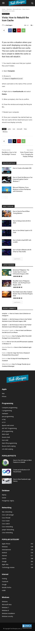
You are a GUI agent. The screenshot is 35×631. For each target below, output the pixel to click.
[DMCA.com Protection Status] (27, 628)
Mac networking (7, 512)
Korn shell (5, 440)
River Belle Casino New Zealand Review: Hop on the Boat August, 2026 (23, 293)
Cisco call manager (8, 515)
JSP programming (7, 431)
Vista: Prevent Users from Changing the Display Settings (26, 154)
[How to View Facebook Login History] (7, 481)
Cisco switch (6, 524)
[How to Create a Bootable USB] (6, 170)
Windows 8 (5, 610)
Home (3, 9)
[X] (14, 30)
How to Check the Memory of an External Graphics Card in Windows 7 (22, 179)
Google (4, 584)
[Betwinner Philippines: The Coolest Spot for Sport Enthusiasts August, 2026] (6, 272)
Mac (3, 393)
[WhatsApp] (23, 30)
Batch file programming (9, 443)
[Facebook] (10, 30)
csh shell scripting (7, 449)
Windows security (7, 616)
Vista (25, 129)
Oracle (4, 498)
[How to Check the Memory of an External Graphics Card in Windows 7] (6, 179)
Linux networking (7, 532)
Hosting (4, 578)
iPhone (4, 396)
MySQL (4, 495)
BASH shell (5, 434)
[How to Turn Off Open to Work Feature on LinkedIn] (5, 462)
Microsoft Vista (17, 9)
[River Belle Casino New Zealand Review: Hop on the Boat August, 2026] (6, 294)
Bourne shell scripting (8, 446)
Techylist (4, 319)
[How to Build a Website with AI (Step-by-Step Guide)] (6, 252)
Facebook (5, 581)
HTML (4, 419)
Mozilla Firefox (6, 587)
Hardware (5, 413)
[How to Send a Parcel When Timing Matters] (6, 213)
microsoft (19, 129)
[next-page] (6, 197)
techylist (4, 313)
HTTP (4, 422)
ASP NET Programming (9, 428)
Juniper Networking (8, 530)
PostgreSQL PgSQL (8, 501)
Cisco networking (7, 527)
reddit (4, 590)
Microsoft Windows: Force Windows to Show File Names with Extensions (22, 189)
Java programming (8, 416)
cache (9, 129)
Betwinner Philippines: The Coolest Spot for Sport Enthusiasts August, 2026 (21, 272)
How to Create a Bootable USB (22, 168)
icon (14, 129)
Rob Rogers (9, 25)
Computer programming (9, 408)
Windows (9, 9)
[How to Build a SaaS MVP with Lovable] (6, 242)
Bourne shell (6, 437)
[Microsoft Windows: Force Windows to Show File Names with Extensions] (6, 190)
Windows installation (8, 613)
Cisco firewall (6, 518)
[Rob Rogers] (3, 25)
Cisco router (6, 521)
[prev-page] (3, 197)
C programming (7, 410)
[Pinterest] (19, 30)
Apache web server (8, 425)
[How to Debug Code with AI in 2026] (6, 223)
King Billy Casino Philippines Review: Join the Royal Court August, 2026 (21, 283)
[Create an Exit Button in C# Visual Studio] (6, 472)
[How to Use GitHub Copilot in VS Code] (6, 233)
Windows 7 (5, 607)
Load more (17, 259)
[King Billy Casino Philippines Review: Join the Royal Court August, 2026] (6, 283)
